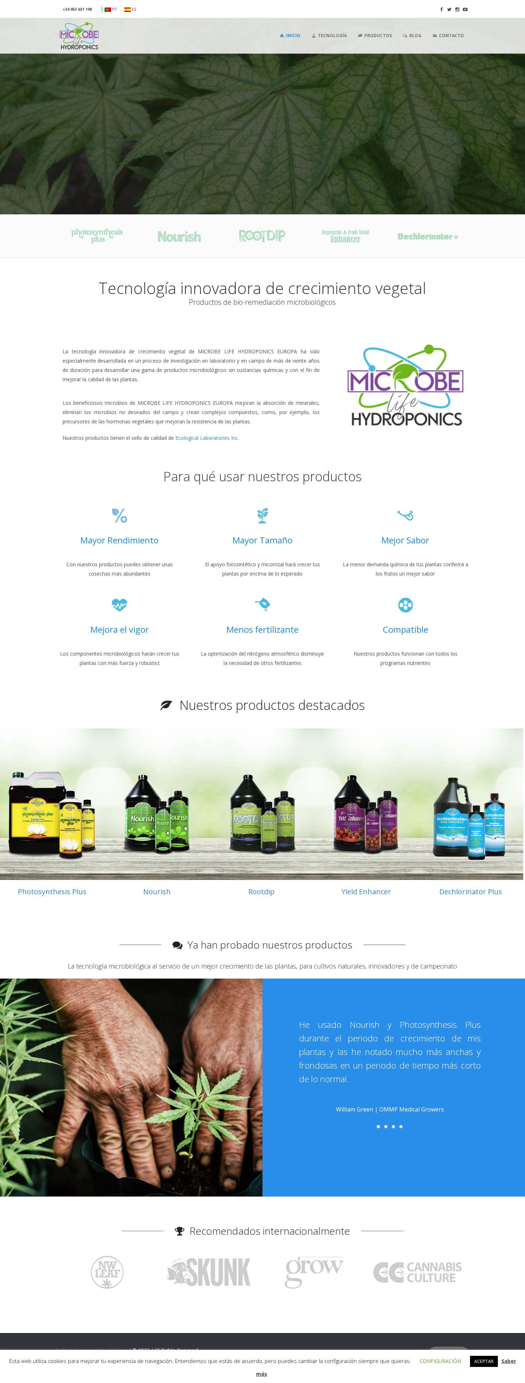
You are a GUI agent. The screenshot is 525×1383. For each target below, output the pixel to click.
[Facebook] (441, 9)
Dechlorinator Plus (470, 891)
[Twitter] (449, 9)
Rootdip (261, 891)
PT (114, 9)
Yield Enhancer (366, 891)
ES (133, 9)
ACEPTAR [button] (484, 1361)
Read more (52, 804)
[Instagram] (457, 9)
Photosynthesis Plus (52, 891)
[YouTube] (465, 9)
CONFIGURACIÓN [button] (440, 1361)
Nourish (157, 891)
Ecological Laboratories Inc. (207, 437)
